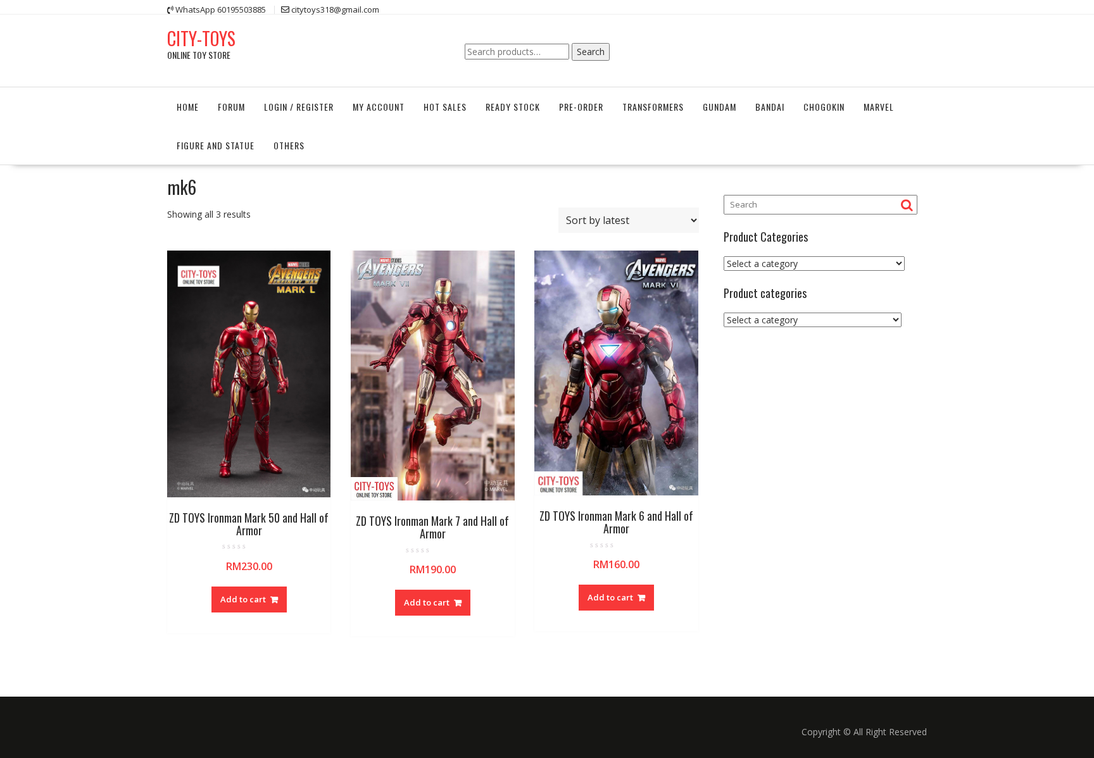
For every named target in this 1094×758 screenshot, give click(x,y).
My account (379, 106)
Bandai (769, 106)
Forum (231, 106)
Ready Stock (513, 106)
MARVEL (879, 106)
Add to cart (243, 599)
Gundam (719, 106)
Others (289, 145)
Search (591, 52)
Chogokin (824, 106)
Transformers (653, 106)
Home (188, 106)
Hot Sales (445, 106)
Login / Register (299, 106)
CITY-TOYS (201, 38)
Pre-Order (581, 106)
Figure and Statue (216, 145)
